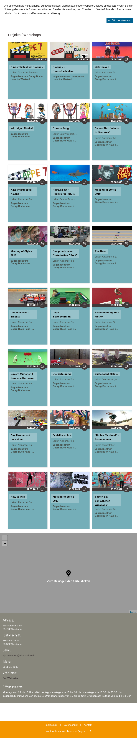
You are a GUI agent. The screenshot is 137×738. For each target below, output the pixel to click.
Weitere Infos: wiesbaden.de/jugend (66, 731)
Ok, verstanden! (121, 20)
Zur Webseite (10, 678)
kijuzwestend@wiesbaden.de (19, 655)
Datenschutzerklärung (46, 13)
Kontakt (88, 724)
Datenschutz (71, 724)
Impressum (51, 724)
